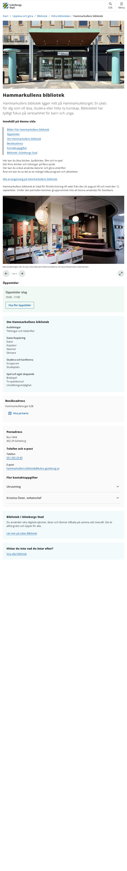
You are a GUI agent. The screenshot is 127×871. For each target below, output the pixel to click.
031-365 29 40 (14, 457)
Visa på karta (20, 413)
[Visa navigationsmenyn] (121, 5)
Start (6, 16)
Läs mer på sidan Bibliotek (22, 533)
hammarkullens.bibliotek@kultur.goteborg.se (33, 468)
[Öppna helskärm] (120, 273)
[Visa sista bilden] (6, 273)
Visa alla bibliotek (17, 554)
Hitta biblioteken (61, 16)
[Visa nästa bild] (22, 273)
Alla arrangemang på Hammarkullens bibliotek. (30, 179)
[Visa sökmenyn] (110, 5)
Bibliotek (42, 16)
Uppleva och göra (23, 16)
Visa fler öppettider (20, 305)
